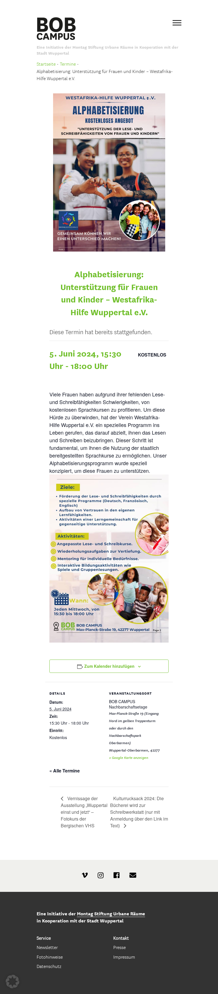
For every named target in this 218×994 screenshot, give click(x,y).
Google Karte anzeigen (130, 757)
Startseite (46, 64)
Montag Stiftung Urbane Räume (111, 914)
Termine (68, 64)
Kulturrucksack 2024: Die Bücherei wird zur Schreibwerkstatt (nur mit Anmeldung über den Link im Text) (139, 812)
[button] (12, 981)
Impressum (124, 957)
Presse (119, 947)
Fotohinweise (50, 957)
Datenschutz (49, 966)
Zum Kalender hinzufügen (109, 666)
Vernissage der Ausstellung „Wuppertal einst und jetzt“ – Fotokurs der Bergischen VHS (84, 812)
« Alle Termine (64, 770)
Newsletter (47, 947)
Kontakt (121, 938)
